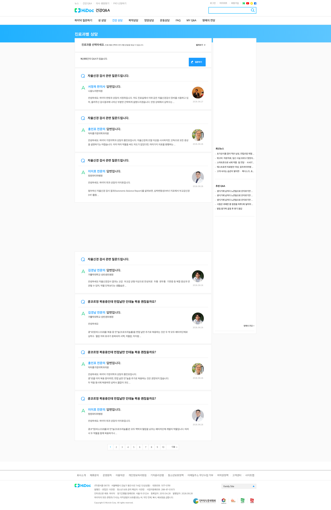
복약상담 (133, 20)
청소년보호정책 (176, 475)
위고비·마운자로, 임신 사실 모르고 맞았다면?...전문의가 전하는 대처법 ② (235, 158)
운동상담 (165, 20)
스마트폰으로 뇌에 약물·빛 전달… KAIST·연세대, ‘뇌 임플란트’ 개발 (235, 162)
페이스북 (255, 3)
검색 (253, 10)
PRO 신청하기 (119, 3)
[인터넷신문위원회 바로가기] (206, 502)
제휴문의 (94, 475)
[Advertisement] (143, 227)
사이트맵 (249, 475)
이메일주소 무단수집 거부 (200, 475)
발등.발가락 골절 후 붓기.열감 (229, 208)
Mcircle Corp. (111, 503)
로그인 (213, 3)
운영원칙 (107, 475)
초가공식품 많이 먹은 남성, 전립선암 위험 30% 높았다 (235, 153)
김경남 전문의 (96, 270)
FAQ (178, 20)
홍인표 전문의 (96, 129)
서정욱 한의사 (96, 87)
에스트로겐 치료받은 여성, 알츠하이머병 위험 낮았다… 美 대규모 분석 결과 (235, 167)
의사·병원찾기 (102, 3)
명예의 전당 (208, 20)
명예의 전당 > (249, 326)
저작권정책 (222, 475)
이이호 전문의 (96, 171)
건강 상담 (117, 20)
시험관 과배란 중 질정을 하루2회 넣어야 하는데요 (235, 204)
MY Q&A (191, 20)
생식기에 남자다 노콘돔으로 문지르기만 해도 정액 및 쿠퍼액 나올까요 (235, 191)
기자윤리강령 (157, 475)
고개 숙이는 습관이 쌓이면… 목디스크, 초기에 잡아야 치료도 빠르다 (235, 171)
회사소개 (81, 475)
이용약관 (120, 475)
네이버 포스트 (244, 3)
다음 (173, 447)
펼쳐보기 (199, 45)
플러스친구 (251, 3)
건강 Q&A (87, 3)
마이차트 (223, 3)
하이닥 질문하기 (83, 20)
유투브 (247, 3)
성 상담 (102, 20)
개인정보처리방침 (138, 475)
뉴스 (77, 3)
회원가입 (235, 3)
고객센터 (236, 475)
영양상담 (149, 20)
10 (163, 447)
